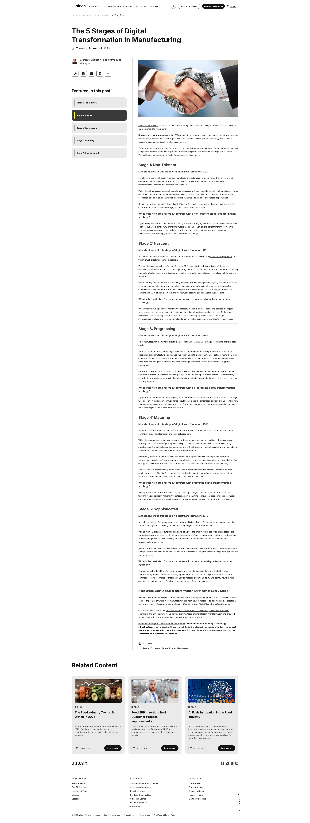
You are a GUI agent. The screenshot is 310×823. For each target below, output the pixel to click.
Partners (154, 6)
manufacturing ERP (179, 266)
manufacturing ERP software (186, 447)
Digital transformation (148, 125)
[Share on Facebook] (83, 73)
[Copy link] (75, 73)
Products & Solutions (111, 6)
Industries (127, 6)
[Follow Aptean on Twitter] (227, 763)
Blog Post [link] (119, 15)
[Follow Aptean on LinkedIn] (232, 763)
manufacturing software (221, 256)
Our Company (141, 6)
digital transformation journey (173, 142)
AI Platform (93, 6)
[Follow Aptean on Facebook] (222, 763)
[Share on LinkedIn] (99, 73)
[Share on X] (91, 73)
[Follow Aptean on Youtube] (236, 763)
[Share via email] (108, 73)
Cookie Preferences (112, 815)
